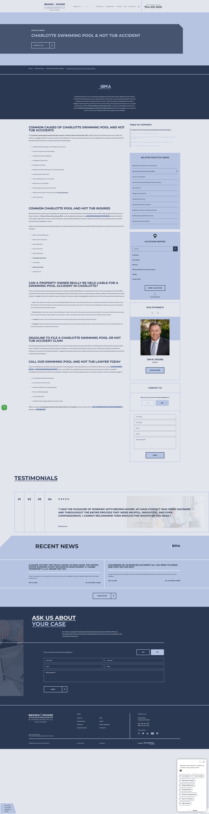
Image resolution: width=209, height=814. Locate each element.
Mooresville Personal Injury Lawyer (143, 269)
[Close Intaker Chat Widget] (203, 761)
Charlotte (135, 255)
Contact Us (132, 6)
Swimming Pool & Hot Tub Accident (143, 171)
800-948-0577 (41, 409)
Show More (155, 370)
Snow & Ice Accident (138, 177)
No (162, 403)
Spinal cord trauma (37, 267)
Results (119, 6)
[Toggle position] (200, 761)
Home (31, 68)
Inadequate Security (138, 199)
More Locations (155, 288)
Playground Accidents (139, 193)
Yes (147, 403)
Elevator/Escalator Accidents (141, 204)
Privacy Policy (80, 743)
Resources (109, 6)
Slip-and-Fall (136, 188)
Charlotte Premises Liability (55, 68)
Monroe (135, 265)
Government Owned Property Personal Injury (146, 182)
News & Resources (104, 724)
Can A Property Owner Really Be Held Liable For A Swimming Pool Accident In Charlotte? (153, 137)
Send (155, 455)
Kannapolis (136, 260)
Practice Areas (87, 6)
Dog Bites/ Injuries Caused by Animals (144, 210)
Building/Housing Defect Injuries (142, 216)
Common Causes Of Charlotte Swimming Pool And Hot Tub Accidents (151, 129)
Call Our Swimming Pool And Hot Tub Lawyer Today (146, 145)
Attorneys (99, 6)
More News (102, 596)
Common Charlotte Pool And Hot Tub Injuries (144, 133)
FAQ (125, 6)
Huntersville (136, 279)
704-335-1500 (153, 7)
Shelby (134, 274)
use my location (155, 297)
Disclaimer (102, 743)
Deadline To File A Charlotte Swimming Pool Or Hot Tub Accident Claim (151, 142)
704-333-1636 (145, 725)
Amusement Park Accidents (141, 221)
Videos (101, 721)
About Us (76, 6)
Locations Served (82, 727)
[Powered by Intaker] (195, 810)
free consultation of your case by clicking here (107, 407)
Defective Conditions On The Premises (144, 166)
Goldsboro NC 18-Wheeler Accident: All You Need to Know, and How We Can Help (143, 566)
